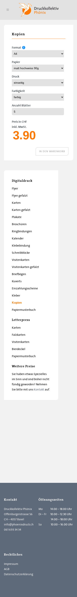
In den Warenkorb (52, 151)
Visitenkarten (20, 260)
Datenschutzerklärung (18, 574)
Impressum (11, 564)
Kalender (17, 238)
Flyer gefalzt (20, 196)
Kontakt (39, 389)
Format (16, 48)
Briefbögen (19, 274)
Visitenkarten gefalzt (25, 267)
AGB (6, 569)
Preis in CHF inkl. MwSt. (19, 124)
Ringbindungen (22, 231)
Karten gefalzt (21, 210)
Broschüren (19, 224)
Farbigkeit (18, 91)
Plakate (17, 217)
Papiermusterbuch (24, 310)
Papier (16, 62)
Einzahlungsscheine (25, 288)
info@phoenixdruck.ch (19, 524)
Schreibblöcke (21, 253)
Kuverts (17, 281)
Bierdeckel (18, 349)
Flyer (15, 188)
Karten (16, 203)
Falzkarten (18, 335)
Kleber (16, 296)
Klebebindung (21, 246)
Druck (15, 76)
